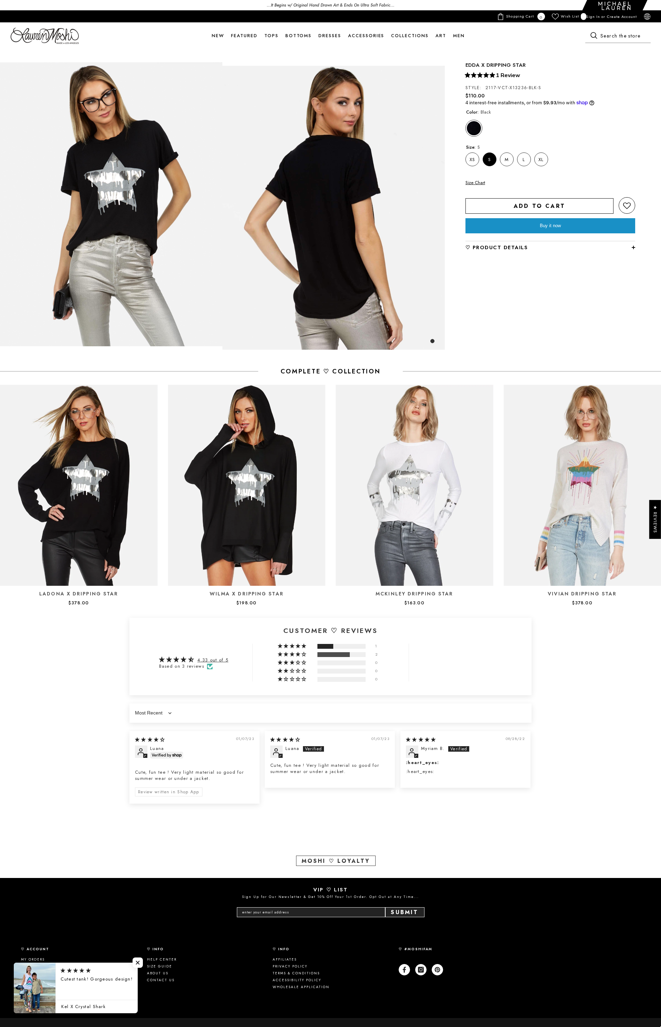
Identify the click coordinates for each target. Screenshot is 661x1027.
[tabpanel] (111, 204)
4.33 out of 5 (212, 660)
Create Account (622, 16)
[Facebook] (404, 969)
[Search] (618, 36)
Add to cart (539, 206)
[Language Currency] (647, 16)
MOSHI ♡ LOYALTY (336, 861)
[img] (150, 739)
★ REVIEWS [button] (655, 519)
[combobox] (618, 36)
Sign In (593, 16)
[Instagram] (421, 969)
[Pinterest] (437, 969)
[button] (627, 205)
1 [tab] (432, 341)
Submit (404, 912)
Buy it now (550, 225)
